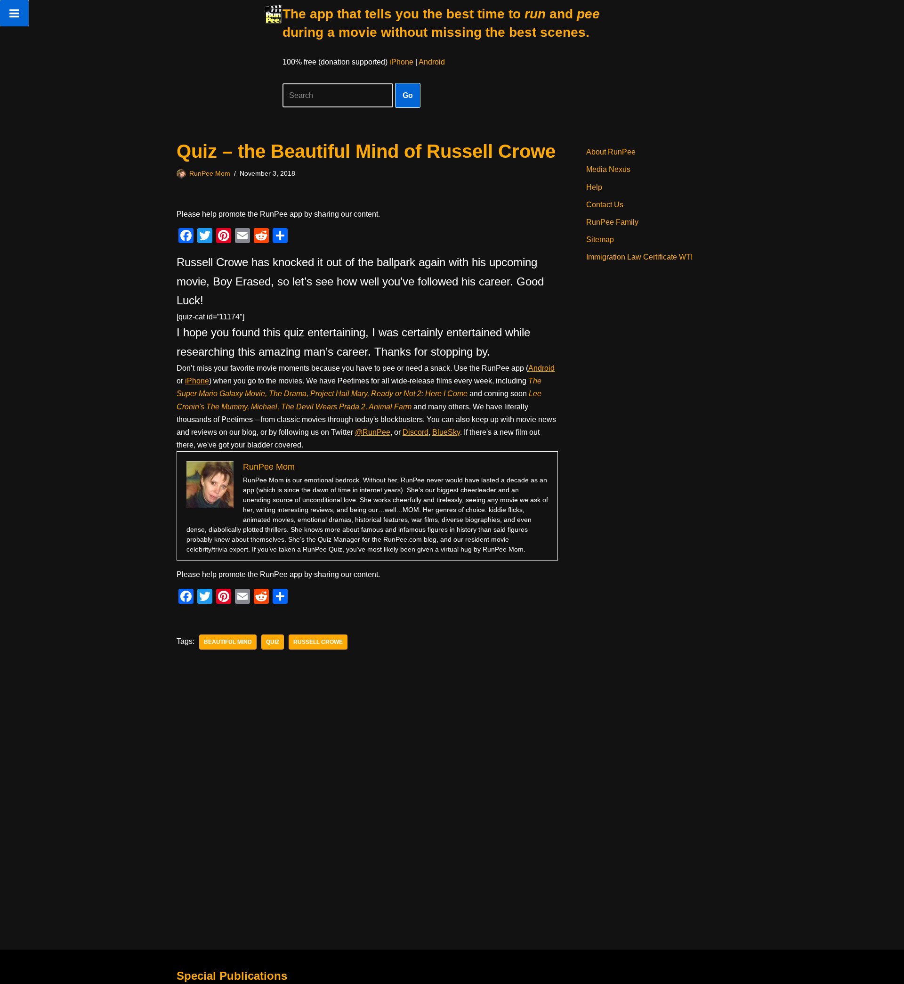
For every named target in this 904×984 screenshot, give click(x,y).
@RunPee (372, 432)
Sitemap (600, 240)
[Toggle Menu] (14, 13)
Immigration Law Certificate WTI (639, 257)
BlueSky (446, 432)
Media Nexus (608, 169)
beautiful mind (228, 642)
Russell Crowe (318, 642)
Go (408, 95)
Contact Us (604, 205)
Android (432, 62)
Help (594, 187)
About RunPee (611, 152)
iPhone (401, 62)
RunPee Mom (209, 173)
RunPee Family (612, 222)
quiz (272, 642)
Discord (415, 432)
